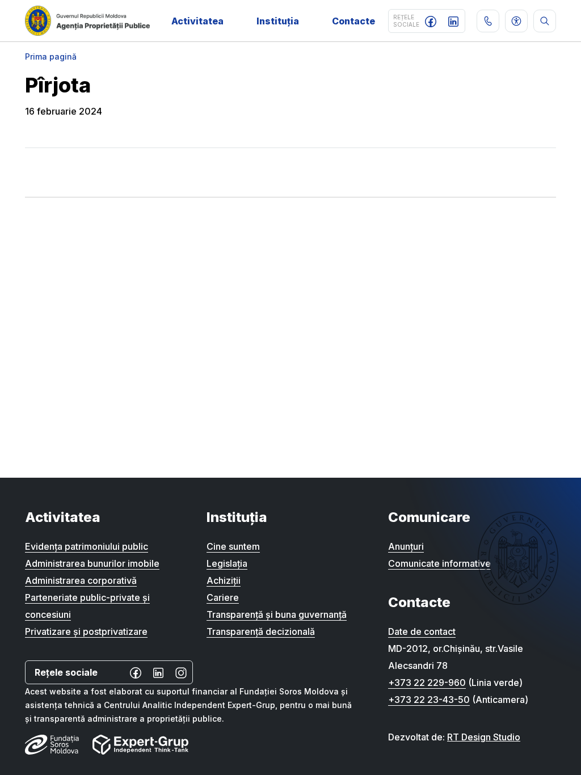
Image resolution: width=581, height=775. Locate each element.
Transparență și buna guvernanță (277, 614)
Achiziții (224, 580)
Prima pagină (51, 56)
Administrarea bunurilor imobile (92, 563)
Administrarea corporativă (81, 580)
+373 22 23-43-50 (429, 699)
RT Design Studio (483, 737)
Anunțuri (406, 546)
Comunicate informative (439, 563)
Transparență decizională (261, 631)
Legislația (227, 563)
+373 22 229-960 (427, 682)
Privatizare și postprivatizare (86, 631)
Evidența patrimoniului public (86, 546)
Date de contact (422, 631)
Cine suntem (233, 546)
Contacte (353, 21)
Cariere (223, 597)
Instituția (277, 21)
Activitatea (197, 21)
